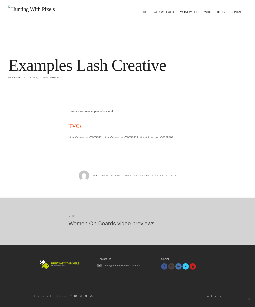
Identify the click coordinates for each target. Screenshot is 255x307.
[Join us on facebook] (164, 266)
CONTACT (237, 12)
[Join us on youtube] (193, 266)
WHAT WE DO (189, 12)
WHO (207, 12)
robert (116, 175)
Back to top (214, 296)
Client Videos (49, 77)
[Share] (248, 299)
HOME (143, 12)
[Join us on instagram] (171, 266)
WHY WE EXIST (164, 12)
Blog (33, 77)
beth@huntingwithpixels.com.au (122, 265)
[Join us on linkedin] (178, 266)
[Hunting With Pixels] (31, 9)
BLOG (221, 12)
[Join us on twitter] (185, 266)
